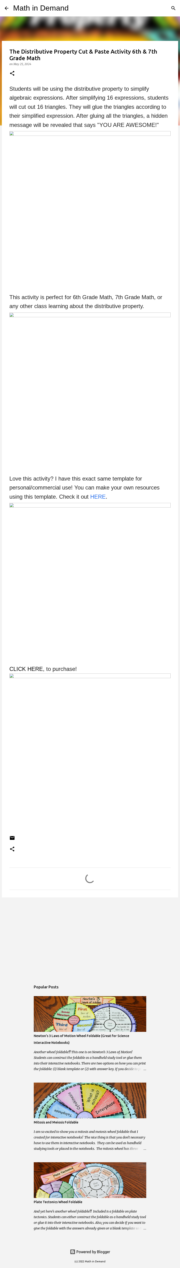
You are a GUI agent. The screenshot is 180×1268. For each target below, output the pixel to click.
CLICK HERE (26, 669)
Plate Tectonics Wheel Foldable (58, 1202)
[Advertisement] (90, 937)
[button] (12, 73)
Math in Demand (41, 8)
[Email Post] (12, 839)
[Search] (75, 8)
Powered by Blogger (92, 1252)
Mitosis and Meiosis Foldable (56, 1122)
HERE (98, 496)
